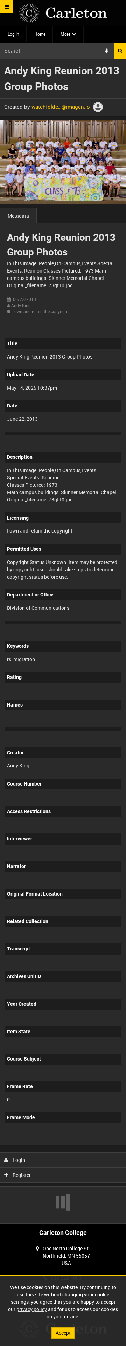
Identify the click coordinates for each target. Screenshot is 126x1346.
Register (21, 1175)
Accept (63, 1333)
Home (40, 34)
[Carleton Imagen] (63, 13)
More (65, 34)
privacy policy (31, 1309)
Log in (13, 34)
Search (120, 51)
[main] (63, 641)
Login (18, 1160)
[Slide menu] (6, 6)
